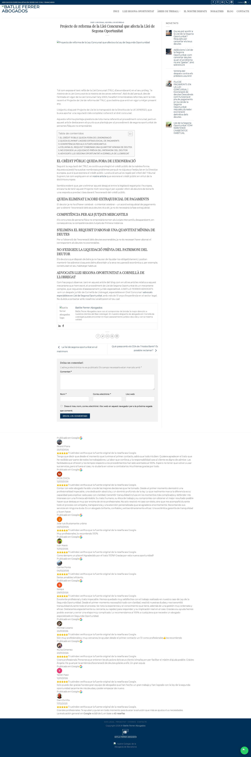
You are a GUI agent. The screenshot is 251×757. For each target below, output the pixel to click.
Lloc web (130, 394)
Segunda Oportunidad (114, 22)
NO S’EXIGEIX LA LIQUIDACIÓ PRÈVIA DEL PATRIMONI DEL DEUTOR (94, 150)
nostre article (99, 176)
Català (241, 2)
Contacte (243, 11)
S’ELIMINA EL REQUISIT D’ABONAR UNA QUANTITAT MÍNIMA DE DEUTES (96, 147)
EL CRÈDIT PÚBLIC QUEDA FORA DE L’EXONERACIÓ (85, 138)
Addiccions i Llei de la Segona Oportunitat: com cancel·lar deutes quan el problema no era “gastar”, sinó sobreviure (184, 57)
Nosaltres (217, 11)
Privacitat (121, 722)
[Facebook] (63, 326)
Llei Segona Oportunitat (138, 11)
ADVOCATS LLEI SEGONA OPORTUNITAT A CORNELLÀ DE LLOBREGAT (94, 153)
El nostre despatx (195, 11)
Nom (63, 394)
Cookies (132, 722)
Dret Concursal (97, 22)
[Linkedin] (59, 326)
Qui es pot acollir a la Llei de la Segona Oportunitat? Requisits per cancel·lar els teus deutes (184, 37)
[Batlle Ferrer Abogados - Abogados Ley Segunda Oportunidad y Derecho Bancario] (25, 11)
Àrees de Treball (168, 11)
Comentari (66, 372)
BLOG (230, 11)
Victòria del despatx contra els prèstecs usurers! (183, 73)
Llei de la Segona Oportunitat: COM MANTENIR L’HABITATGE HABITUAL (183, 128)
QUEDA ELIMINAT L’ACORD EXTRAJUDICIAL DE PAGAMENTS (89, 141)
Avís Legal (109, 722)
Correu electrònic (102, 394)
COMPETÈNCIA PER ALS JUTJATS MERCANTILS (83, 144)
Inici (116, 11)
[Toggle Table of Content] (129, 134)
